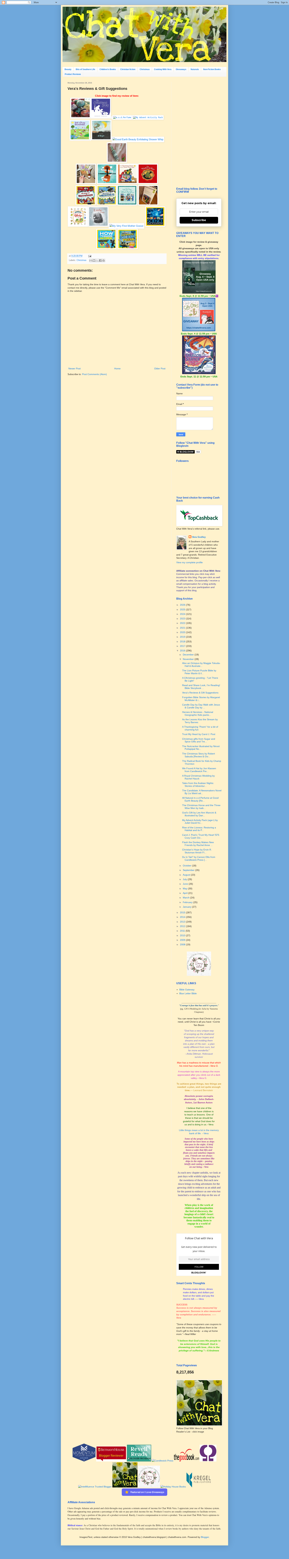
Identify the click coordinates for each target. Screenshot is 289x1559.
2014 (183, 917)
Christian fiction (127, 69)
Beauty (68, 69)
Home (117, 368)
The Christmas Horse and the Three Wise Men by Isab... (201, 806)
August (187, 874)
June (186, 883)
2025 (183, 609)
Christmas (145, 69)
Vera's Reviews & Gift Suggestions (200, 692)
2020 (183, 632)
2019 (183, 636)
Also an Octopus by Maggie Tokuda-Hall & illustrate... (201, 664)
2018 (183, 641)
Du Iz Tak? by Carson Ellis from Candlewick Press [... (198, 858)
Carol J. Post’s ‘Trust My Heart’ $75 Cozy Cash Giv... (200, 836)
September (189, 870)
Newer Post (74, 368)
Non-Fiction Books (212, 69)
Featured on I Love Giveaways (147, 1492)
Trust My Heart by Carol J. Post (198, 734)
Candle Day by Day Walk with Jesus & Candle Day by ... (201, 706)
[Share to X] (97, 260)
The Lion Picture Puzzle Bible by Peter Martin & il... (199, 672)
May (185, 888)
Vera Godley (199, 537)
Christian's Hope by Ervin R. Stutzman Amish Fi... (197, 851)
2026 (183, 604)
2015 (183, 912)
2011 (183, 930)
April (185, 893)
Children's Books (108, 69)
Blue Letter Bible (188, 993)
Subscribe (199, 220)
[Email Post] (89, 256)
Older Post (159, 368)
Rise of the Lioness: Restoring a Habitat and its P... (199, 829)
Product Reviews (73, 74)
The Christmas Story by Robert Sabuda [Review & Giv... (198, 755)
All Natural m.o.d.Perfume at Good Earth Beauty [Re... (200, 799)
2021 (183, 627)
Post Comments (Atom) (94, 374)
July (185, 879)
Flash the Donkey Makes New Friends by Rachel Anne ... (198, 843)
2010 (183, 935)
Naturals (195, 69)
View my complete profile (189, 562)
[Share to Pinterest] (103, 260)
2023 (183, 618)
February (188, 902)
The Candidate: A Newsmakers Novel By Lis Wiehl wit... (201, 792)
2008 (183, 944)
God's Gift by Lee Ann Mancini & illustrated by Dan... (199, 814)
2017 (183, 646)
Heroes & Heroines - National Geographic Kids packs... (197, 713)
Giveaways (181, 69)
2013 (183, 921)
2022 (183, 623)
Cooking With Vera (162, 69)
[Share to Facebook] (100, 260)
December (189, 654)
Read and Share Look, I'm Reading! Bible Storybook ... (201, 686)
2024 (183, 614)
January (187, 906)
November (189, 659)
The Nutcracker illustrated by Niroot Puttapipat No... (201, 747)
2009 (183, 940)
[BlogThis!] (94, 260)
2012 (183, 926)
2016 (183, 650)
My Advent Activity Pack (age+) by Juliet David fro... (200, 821)
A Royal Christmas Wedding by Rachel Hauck (198, 777)
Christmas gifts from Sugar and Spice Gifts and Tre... (198, 740)
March (186, 897)
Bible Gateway (187, 989)
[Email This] (90, 260)
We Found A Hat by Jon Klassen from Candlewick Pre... (199, 770)
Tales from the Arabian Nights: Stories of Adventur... (198, 784)
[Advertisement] (198, 132)
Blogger (205, 1537)
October (187, 865)
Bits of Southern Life (85, 69)
